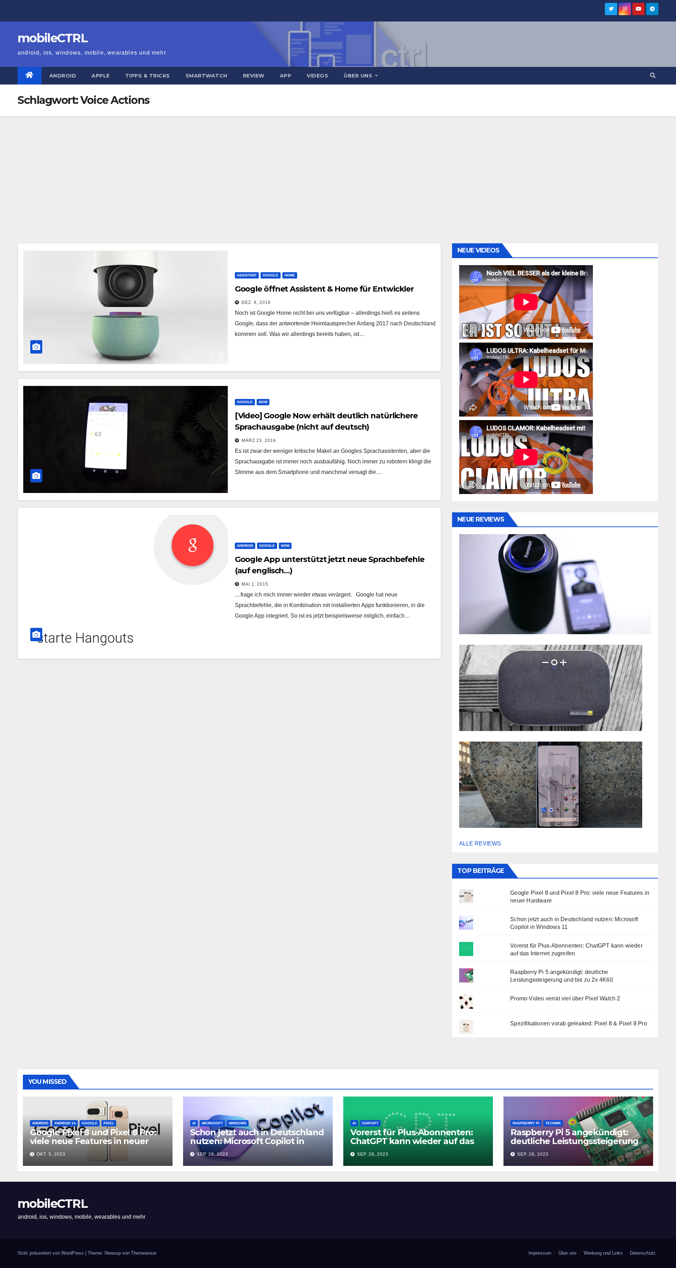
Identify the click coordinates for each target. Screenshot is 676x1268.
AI (194, 1123)
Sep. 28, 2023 (212, 1154)
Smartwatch (206, 76)
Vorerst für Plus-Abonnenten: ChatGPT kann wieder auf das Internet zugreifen (412, 1141)
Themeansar (143, 1253)
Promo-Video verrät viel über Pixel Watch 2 (565, 998)
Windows (237, 1123)
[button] (653, 76)
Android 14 (65, 1123)
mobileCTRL (52, 38)
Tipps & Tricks (147, 76)
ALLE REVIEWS (480, 844)
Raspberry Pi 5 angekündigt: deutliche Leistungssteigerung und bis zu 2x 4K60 (574, 1141)
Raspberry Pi (526, 1123)
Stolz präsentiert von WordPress (51, 1253)
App (286, 76)
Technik (553, 1123)
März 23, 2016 (259, 440)
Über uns (359, 76)
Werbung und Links (603, 1253)
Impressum (539, 1253)
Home (289, 275)
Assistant (247, 275)
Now (263, 402)
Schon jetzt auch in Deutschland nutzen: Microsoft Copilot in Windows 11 (257, 1141)
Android (62, 76)
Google (270, 275)
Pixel (109, 1123)
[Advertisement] (338, 169)
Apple (101, 76)
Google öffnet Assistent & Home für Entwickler (324, 289)
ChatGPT (370, 1123)
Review (253, 76)
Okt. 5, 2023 (51, 1154)
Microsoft (212, 1123)
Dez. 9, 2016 (256, 302)
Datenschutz (643, 1253)
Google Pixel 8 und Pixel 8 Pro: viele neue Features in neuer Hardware (93, 1141)
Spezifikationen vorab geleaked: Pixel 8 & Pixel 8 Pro (578, 1023)
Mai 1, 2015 (255, 584)
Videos (317, 76)
